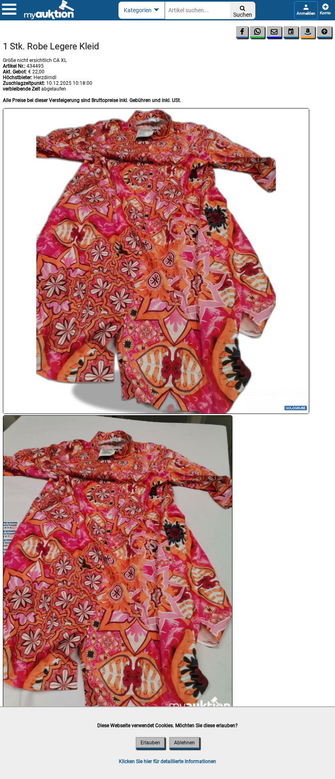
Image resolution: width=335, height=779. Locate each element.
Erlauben (150, 743)
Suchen (242, 11)
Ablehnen (184, 743)
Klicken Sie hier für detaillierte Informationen (167, 761)
